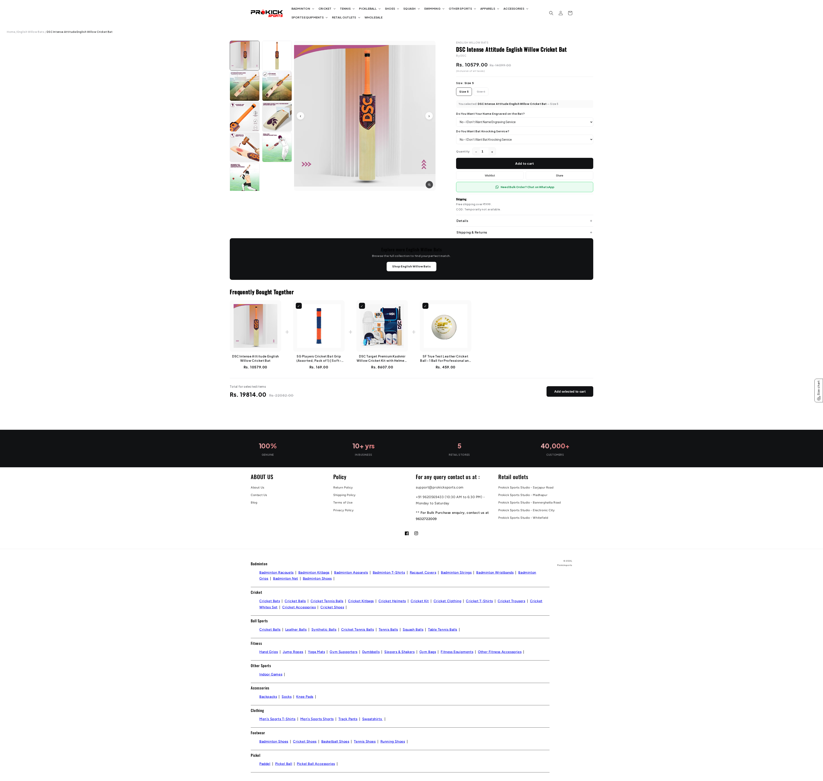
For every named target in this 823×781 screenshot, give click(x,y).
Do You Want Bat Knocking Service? (482, 131)
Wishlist (490, 175)
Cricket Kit (420, 601)
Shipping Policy (344, 495)
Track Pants (347, 719)
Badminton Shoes (317, 578)
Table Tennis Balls (442, 629)
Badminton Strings (456, 572)
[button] (302, 8)
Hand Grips (268, 652)
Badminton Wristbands (495, 572)
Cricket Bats (269, 601)
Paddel (264, 764)
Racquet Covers (423, 572)
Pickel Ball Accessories (316, 764)
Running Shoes (392, 741)
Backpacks (268, 697)
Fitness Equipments (457, 652)
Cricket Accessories (299, 607)
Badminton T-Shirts (389, 572)
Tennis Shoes (364, 741)
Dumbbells (371, 652)
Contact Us (259, 495)
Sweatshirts (372, 719)
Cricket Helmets (392, 601)
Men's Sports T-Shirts (277, 719)
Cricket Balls (295, 601)
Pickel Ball (283, 764)
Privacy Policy (343, 510)
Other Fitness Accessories (499, 652)
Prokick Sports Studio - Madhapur (522, 495)
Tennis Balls (388, 629)
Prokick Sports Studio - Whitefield (523, 518)
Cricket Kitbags (361, 601)
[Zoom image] (429, 184)
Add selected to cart (570, 391)
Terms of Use (343, 502)
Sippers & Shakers (399, 652)
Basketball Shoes (335, 741)
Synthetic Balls (323, 629)
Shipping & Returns (472, 232)
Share (559, 175)
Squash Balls (413, 629)
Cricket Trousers (511, 601)
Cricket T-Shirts (479, 601)
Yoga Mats (316, 652)
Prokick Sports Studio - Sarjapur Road (525, 487)
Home (11, 31)
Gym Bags (427, 652)
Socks (286, 697)
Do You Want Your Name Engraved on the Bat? (490, 113)
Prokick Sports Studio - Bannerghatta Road (529, 502)
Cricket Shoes (332, 607)
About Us (257, 487)
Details (462, 221)
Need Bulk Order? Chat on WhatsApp (527, 187)
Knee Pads (304, 697)
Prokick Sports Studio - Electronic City (526, 510)
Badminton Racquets (276, 572)
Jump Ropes (293, 652)
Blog (254, 502)
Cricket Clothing (447, 601)
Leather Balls (296, 629)
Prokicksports (564, 565)
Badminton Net (285, 578)
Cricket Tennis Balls (327, 601)
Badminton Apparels (351, 572)
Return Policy (343, 487)
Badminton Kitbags (313, 572)
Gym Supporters (343, 652)
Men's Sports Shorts (317, 719)
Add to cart (524, 163)
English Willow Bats (30, 31)
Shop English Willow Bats (411, 266)
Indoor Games (270, 674)
